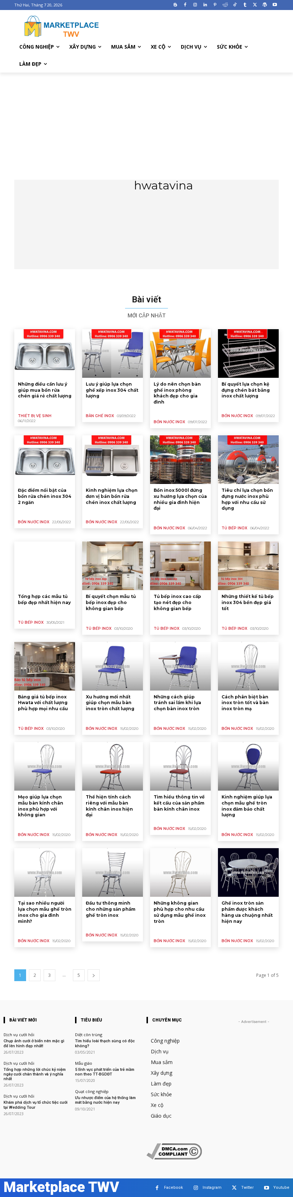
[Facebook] (185, 5)
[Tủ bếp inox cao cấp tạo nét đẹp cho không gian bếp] (180, 565)
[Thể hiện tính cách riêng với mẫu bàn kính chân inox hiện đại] (112, 766)
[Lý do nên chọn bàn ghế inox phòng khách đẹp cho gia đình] (180, 353)
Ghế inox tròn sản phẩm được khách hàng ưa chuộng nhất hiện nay (247, 912)
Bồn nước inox (169, 422)
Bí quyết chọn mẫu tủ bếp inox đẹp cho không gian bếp (111, 602)
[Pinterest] (215, 5)
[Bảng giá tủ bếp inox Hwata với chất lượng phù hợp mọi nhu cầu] (44, 666)
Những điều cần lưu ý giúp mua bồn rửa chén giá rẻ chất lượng (44, 390)
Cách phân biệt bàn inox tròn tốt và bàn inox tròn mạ (245, 703)
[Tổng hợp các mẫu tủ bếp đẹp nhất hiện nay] (44, 565)
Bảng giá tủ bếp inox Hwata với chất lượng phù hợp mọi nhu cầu (43, 703)
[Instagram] (195, 5)
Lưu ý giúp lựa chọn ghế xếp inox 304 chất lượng (112, 390)
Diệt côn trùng (88, 1035)
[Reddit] (225, 5)
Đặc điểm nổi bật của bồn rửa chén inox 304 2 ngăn (44, 496)
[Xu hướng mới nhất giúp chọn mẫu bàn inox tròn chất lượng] (112, 666)
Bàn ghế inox (100, 416)
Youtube (281, 1187)
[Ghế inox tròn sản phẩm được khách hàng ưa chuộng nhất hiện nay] (248, 872)
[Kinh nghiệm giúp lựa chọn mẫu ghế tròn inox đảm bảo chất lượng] (248, 766)
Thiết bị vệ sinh (34, 416)
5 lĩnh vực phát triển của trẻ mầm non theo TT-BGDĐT (104, 1072)
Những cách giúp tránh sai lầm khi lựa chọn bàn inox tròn (177, 703)
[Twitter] (255, 5)
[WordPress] (264, 5)
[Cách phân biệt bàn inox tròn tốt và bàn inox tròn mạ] (248, 666)
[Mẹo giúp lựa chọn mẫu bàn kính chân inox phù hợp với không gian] (44, 766)
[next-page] (94, 975)
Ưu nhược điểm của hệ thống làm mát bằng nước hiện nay (105, 1100)
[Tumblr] (245, 5)
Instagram (212, 1187)
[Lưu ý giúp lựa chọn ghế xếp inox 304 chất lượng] (112, 353)
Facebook (173, 1187)
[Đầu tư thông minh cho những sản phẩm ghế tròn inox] (112, 872)
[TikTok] (235, 5)
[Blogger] (175, 5)
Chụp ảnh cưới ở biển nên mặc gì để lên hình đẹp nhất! (34, 1043)
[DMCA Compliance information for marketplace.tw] (174, 1157)
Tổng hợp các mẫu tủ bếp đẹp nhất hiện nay (44, 599)
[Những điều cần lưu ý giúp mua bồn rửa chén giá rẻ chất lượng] (44, 353)
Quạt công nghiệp (92, 1091)
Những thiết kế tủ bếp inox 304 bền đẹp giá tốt (248, 602)
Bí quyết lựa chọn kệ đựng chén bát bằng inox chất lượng (246, 390)
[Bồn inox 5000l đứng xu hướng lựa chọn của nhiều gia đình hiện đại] (180, 459)
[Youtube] (274, 5)
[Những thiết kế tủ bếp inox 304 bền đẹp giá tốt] (248, 565)
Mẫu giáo (83, 1063)
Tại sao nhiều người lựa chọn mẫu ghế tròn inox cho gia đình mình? (44, 912)
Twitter (247, 1187)
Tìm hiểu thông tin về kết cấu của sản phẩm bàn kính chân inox (179, 803)
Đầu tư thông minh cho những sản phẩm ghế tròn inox (110, 909)
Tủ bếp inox (234, 528)
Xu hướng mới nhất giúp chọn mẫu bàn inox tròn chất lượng (110, 703)
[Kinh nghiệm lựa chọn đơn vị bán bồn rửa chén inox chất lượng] (112, 459)
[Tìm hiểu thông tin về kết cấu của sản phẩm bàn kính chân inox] (180, 766)
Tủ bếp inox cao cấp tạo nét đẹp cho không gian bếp (177, 602)
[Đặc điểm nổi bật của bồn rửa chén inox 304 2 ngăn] (44, 459)
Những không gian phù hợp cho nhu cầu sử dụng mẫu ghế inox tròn (179, 912)
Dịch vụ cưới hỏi (19, 1035)
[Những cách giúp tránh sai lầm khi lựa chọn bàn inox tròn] (180, 666)
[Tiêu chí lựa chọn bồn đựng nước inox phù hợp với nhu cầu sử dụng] (248, 459)
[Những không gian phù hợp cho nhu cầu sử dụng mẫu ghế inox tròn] (180, 872)
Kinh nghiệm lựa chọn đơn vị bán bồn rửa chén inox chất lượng (112, 496)
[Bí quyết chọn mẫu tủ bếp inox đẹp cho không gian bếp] (112, 565)
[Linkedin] (205, 5)
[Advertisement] (146, 126)
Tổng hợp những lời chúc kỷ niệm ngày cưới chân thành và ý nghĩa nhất (35, 1074)
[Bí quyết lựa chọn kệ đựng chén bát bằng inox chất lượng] (248, 353)
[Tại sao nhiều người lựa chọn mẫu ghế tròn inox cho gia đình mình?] (44, 872)
